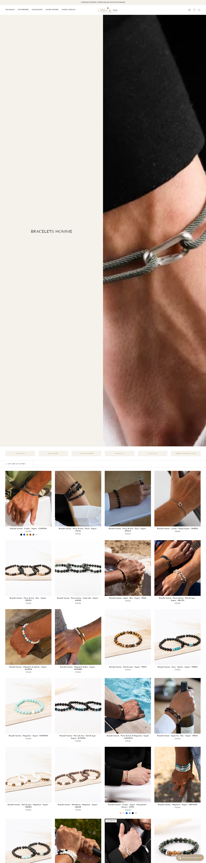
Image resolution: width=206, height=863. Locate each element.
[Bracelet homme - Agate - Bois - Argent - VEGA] (128, 568)
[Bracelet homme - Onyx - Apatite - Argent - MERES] (177, 637)
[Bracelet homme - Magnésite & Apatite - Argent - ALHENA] (28, 637)
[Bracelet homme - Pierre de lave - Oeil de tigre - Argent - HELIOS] (177, 568)
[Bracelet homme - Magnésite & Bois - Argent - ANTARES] (78, 637)
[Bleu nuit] (130, 813)
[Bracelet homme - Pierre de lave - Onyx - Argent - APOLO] (128, 499)
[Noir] (21, 535)
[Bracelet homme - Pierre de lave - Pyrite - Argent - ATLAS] (78, 499)
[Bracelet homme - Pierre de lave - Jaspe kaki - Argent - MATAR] (78, 568)
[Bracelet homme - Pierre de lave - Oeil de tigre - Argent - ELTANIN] (78, 706)
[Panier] (199, 10)
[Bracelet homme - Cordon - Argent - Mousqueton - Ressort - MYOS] (128, 774)
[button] (10, 10)
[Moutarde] (27, 535)
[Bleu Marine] (24, 535)
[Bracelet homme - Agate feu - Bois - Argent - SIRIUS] (177, 706)
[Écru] (124, 813)
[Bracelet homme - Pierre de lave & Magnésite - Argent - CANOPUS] (128, 706)
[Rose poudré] (121, 813)
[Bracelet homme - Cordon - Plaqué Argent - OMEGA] (177, 499)
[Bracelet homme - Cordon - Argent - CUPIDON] (28, 499)
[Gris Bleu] (33, 535)
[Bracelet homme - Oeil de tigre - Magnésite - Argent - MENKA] (28, 774)
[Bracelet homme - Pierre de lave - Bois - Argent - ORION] (28, 568)
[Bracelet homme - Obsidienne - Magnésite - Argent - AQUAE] (78, 774)
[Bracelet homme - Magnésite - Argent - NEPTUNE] (177, 774)
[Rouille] (30, 535)
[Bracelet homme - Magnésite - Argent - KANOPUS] (28, 706)
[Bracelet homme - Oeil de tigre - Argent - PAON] (128, 637)
